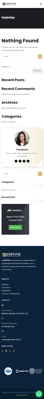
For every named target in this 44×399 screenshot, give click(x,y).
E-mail (4, 336)
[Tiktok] (15, 352)
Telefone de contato (9, 323)
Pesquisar (5, 66)
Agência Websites (22, 395)
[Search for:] (22, 56)
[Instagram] (3, 352)
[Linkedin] (7, 352)
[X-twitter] (11, 352)
